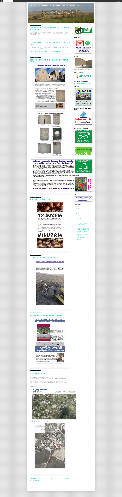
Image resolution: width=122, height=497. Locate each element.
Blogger (67, 487)
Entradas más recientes (34, 478)
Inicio (51, 478)
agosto (78, 241)
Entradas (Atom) (37, 480)
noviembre (78, 220)
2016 (77, 215)
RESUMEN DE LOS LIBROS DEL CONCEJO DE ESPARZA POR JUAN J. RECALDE (47, 51)
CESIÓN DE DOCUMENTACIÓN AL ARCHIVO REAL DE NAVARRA (83, 229)
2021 (77, 208)
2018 (77, 211)
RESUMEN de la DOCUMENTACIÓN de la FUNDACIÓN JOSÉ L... (84, 224)
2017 (77, 213)
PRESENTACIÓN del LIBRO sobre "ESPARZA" (46, 315)
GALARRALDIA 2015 (37, 373)
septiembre (78, 239)
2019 (77, 210)
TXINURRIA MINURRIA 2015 (40, 200)
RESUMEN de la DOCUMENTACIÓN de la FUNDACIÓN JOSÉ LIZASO (44, 36)
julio (77, 242)
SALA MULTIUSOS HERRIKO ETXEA (82, 83)
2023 (77, 206)
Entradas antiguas (67, 478)
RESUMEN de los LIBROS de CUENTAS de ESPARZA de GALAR (84, 226)
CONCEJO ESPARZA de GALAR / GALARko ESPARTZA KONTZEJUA (60, 5)
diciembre (78, 218)
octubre (78, 221)
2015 (77, 216)
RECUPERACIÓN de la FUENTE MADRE (44, 258)
